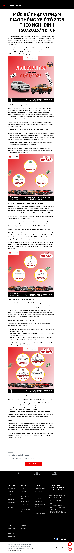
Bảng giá (23, 488)
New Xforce (10, 496)
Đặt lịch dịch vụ (38, 501)
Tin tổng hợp (11, 533)
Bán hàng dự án (25, 501)
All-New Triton (11, 505)
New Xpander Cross (12, 502)
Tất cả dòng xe (11, 488)
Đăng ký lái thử (24, 504)
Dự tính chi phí (24, 494)
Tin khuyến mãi (11, 531)
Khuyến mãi (24, 491)
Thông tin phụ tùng (39, 498)
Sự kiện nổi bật (11, 528)
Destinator (10, 491)
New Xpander (11, 499)
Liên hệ (23, 531)
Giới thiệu (23, 528)
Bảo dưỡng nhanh (39, 491)
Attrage (9, 494)
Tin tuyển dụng (11, 536)
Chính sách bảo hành (40, 488)
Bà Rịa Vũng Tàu (15, 5)
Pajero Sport (11, 507)
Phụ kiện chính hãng (26, 507)
